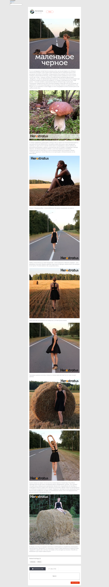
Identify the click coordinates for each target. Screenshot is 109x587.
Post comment (75, 582)
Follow (49, 11)
